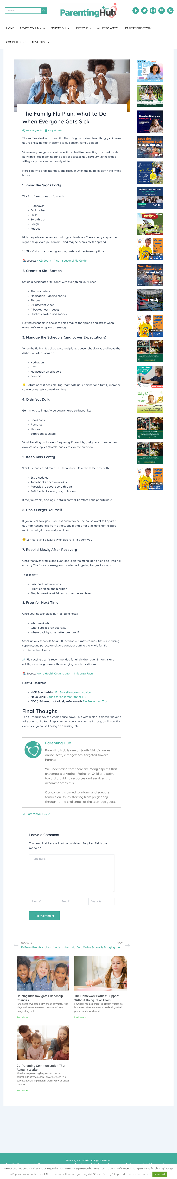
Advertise (39, 42)
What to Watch (108, 28)
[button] (43, 28)
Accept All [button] (160, 1174)
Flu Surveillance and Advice (73, 692)
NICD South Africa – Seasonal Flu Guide (61, 260)
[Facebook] (135, 10)
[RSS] (170, 10)
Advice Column (30, 28)
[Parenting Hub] (33, 749)
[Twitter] (144, 10)
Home (10, 28)
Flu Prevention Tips (95, 701)
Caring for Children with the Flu (66, 697)
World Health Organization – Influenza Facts (65, 673)
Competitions (16, 42)
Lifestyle (81, 28)
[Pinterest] (161, 10)
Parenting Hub (58, 743)
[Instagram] (153, 10)
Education (58, 28)
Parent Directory (138, 28)
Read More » (22, 1017)
